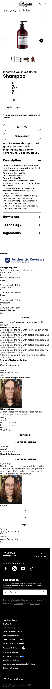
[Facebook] (6, 568)
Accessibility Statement (12, 648)
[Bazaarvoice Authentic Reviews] (25, 260)
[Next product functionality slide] (41, 41)
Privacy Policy (35, 604)
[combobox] (25, 430)
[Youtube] (23, 568)
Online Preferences (10, 668)
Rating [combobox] (3, 417)
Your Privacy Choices (11, 656)
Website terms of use (11, 660)
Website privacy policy (11, 628)
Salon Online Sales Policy (12, 632)
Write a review (14, 107)
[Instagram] (14, 568)
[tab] (12, 59)
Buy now (22, 127)
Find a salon (22, 136)
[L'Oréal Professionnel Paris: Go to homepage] (25, 4)
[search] (40, 4)
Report (25, 524)
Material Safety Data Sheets (13, 643)
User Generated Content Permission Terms (19, 664)
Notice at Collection (10, 652)
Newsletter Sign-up (10, 620)
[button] (25, 275)
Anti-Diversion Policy (11, 636)
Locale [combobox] (3, 420)
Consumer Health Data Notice (14, 639)
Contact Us (7, 624)
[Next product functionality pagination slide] (39, 59)
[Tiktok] (31, 568)
